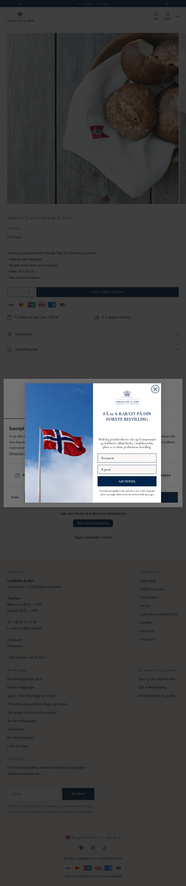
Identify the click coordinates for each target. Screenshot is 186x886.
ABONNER (127, 481)
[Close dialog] (155, 389)
